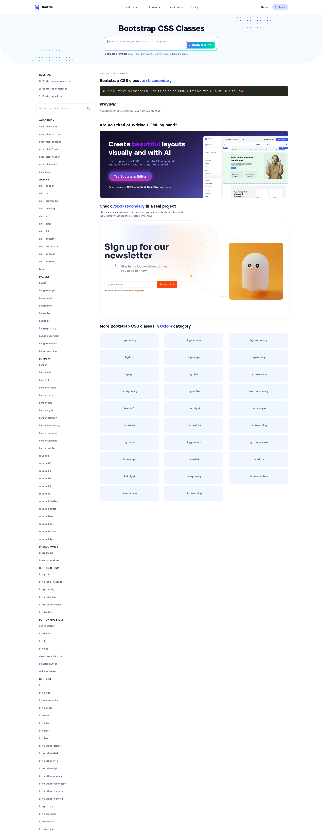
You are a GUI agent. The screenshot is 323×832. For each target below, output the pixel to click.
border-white (47, 448)
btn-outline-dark (49, 753)
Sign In (264, 7)
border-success (48, 433)
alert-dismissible (48, 200)
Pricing (195, 7)
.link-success (129, 493)
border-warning (48, 440)
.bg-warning (258, 357)
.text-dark (129, 425)
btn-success (46, 821)
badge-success (48, 343)
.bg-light (129, 374)
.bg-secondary (258, 340)
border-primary (48, 417)
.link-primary (194, 476)
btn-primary (46, 806)
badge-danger (47, 290)
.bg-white (194, 391)
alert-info (44, 216)
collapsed (44, 172)
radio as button (48, 671)
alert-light (45, 223)
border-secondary (49, 425)
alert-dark (45, 193)
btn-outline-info (48, 760)
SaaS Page (134, 53)
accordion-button (49, 134)
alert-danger (46, 185)
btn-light (44, 730)
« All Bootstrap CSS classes (114, 73)
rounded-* (45, 463)
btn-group (45, 574)
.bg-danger (193, 357)
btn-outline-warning (51, 798)
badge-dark (45, 298)
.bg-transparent (258, 442)
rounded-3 (45, 493)
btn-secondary (48, 814)
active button (47, 625)
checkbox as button (51, 656)
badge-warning (48, 351)
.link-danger (129, 459)
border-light (46, 410)
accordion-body (48, 126)
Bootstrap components (56, 81)
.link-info (258, 459)
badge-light (45, 313)
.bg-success (193, 340)
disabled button (48, 663)
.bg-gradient (193, 442)
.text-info (129, 408)
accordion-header (49, 156)
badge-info (45, 305)
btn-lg (42, 641)
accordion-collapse (50, 141)
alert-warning (47, 261)
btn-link (43, 738)
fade (41, 269)
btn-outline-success (51, 791)
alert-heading (47, 208)
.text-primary (129, 391)
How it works (176, 7)
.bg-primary (129, 340)
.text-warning (258, 425)
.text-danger (258, 408)
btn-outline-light (49, 768)
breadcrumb (46, 552)
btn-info (44, 723)
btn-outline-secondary (52, 783)
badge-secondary (49, 335)
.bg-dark (194, 374)
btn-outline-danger (50, 745)
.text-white (194, 425)
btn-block (44, 633)
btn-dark (44, 715)
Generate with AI (202, 44)
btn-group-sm (47, 597)
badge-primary (47, 328)
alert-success (47, 254)
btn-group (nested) (50, 581)
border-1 (44, 380)
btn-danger (45, 707)
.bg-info (129, 357)
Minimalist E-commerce (154, 53)
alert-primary (47, 238)
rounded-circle (47, 508)
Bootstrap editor (52, 96)
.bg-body (129, 442)
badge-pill (44, 320)
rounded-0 (45, 470)
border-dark (46, 395)
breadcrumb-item (49, 560)
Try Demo (280, 7)
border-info (45, 402)
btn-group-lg (46, 589)
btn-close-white (48, 700)
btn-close (44, 692)
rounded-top (46, 539)
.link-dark (194, 459)
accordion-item (48, 164)
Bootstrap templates (54, 88)
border (43, 364)
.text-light (194, 408)
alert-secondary (48, 246)
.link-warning (194, 493)
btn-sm (43, 648)
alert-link (44, 231)
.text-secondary (258, 391)
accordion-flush (48, 149)
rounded (44, 455)
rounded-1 (45, 478)
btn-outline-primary (50, 776)
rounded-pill (46, 523)
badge (42, 282)
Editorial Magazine (179, 53)
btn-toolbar (46, 612)
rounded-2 (45, 486)
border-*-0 (45, 372)
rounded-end (46, 516)
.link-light (129, 476)
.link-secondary (258, 476)
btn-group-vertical (50, 604)
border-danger (47, 387)
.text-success (258, 374)
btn (41, 685)
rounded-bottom (49, 501)
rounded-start (47, 531)
